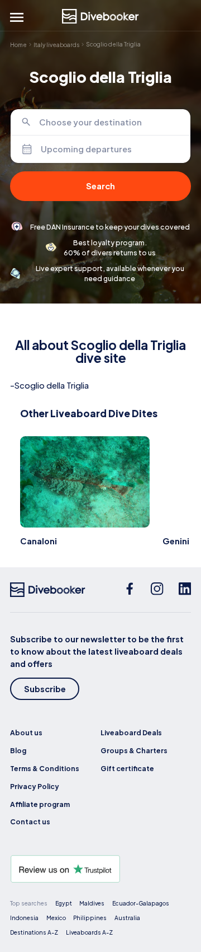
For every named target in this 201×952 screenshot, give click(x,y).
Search (100, 186)
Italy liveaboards (56, 44)
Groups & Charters (134, 750)
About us (26, 732)
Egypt (63, 903)
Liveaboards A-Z (89, 932)
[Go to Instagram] (157, 589)
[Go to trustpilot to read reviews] (100, 869)
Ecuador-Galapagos (140, 903)
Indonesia (24, 917)
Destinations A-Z (34, 932)
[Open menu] (16, 17)
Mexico (56, 917)
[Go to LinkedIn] (185, 589)
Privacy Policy (34, 786)
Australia (127, 917)
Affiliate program (40, 804)
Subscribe (45, 689)
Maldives (91, 903)
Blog (18, 750)
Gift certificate (127, 768)
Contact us (30, 821)
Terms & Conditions (44, 768)
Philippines (90, 917)
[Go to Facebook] (129, 589)
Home (18, 44)
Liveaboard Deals (131, 732)
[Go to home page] (100, 16)
